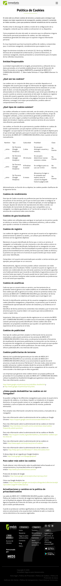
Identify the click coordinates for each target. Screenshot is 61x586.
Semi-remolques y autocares (36, 543)
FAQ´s (21, 546)
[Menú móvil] (57, 3)
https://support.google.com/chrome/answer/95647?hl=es (30, 419)
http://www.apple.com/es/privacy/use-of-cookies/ (25, 443)
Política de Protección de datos (51, 577)
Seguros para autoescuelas (23, 537)
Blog (20, 543)
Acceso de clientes (9, 542)
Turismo (34, 530)
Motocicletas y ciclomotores (37, 534)
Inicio (21, 530)
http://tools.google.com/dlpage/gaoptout (21, 456)
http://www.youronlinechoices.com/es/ (22, 469)
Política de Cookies (42, 576)
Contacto (22, 541)
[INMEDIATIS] (11, 3)
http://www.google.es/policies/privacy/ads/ (19, 386)
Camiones (35, 538)
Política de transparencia (29, 580)
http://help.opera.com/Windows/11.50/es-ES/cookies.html (28, 450)
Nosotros (22, 533)
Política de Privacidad (26, 576)
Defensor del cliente (11, 580)
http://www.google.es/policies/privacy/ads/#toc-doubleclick (24, 384)
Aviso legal (14, 576)
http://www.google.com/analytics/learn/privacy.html (28, 476)
